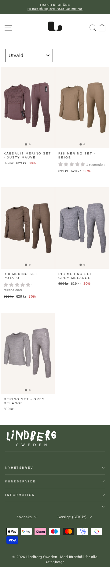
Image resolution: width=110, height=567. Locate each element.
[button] (72, 164)
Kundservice (20, 481)
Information (20, 495)
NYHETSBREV (19, 467)
